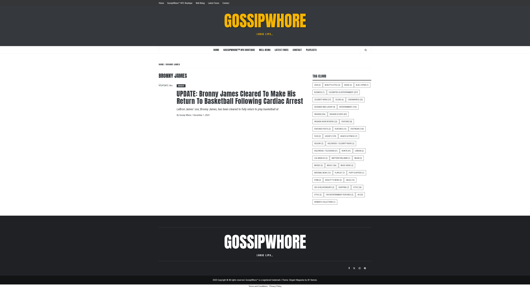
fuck (317, 136)
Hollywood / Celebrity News (341, 143)
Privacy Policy (275, 286)
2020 (317, 85)
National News (322, 173)
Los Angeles (321, 158)
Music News (347, 165)
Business (319, 92)
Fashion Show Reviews (325, 121)
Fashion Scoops (338, 114)
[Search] (366, 50)
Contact (225, 3)
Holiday (318, 143)
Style (357, 187)
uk (360, 195)
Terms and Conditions (258, 286)
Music (331, 165)
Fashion (319, 114)
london (359, 151)
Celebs (339, 100)
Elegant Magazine (296, 280)
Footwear (357, 129)
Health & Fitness (348, 136)
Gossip (181, 86)
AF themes (312, 280)
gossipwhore (265, 20)
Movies (318, 165)
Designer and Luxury (324, 107)
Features (340, 129)
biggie (348, 85)
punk (317, 180)
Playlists (311, 50)
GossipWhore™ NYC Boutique (179, 3)
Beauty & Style (332, 85)
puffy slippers (356, 173)
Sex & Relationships (324, 187)
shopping (343, 187)
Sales (350, 180)
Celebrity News (322, 100)
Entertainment (348, 107)
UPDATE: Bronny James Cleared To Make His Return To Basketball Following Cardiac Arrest (240, 97)
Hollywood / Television (326, 151)
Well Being (200, 3)
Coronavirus (355, 100)
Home (161, 3)
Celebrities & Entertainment (343, 92)
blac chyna (362, 85)
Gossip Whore (185, 115)
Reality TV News (333, 180)
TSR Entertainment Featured (339, 195)
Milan (358, 158)
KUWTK (346, 151)
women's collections (324, 202)
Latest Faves (213, 3)
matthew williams (341, 158)
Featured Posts (322, 129)
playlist (340, 173)
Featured (346, 121)
